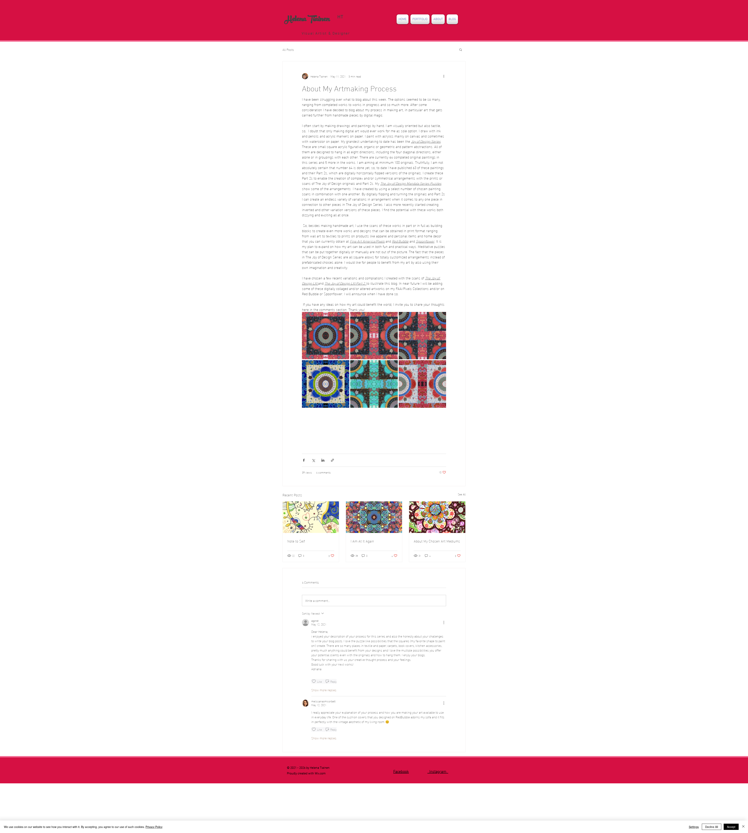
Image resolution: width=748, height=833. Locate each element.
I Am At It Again (362, 541)
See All (462, 494)
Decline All (711, 827)
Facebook (401, 770)
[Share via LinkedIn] (323, 460)
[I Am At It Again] (374, 517)
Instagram (437, 770)
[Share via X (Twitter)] (313, 460)
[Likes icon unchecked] (313, 681)
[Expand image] (325, 335)
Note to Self (296, 541)
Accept (731, 827)
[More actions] (443, 76)
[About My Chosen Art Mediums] (437, 517)
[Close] (743, 827)
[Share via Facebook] (304, 460)
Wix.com (320, 773)
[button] (419, 19)
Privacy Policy (154, 827)
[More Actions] (443, 622)
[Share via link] (332, 460)
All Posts (288, 49)
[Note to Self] (311, 517)
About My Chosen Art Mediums (437, 541)
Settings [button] (694, 827)
